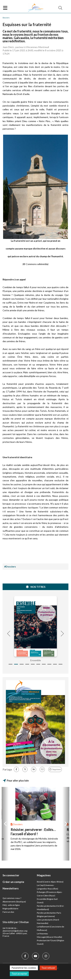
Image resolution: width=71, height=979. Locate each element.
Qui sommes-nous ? (12, 898)
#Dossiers (10, 566)
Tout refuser (48, 967)
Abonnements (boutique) (14, 901)
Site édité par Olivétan (16, 922)
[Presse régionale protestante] (35, 7)
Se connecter (11, 875)
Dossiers (6, 18)
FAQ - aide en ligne (11, 905)
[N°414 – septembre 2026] (35, 626)
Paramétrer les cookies (24, 967)
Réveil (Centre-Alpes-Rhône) (50, 881)
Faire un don (8, 912)
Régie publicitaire (10, 908)
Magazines (44, 875)
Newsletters (11, 888)
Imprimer (56, 769)
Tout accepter (19, 973)
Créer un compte (13, 881)
